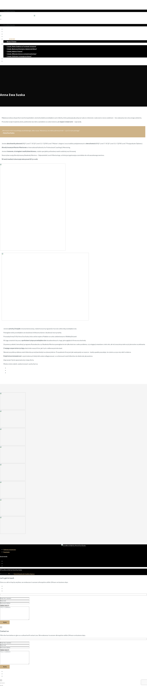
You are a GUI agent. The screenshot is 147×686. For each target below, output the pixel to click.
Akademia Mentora (9, 34)
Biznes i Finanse (11, 41)
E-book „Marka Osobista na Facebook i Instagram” (21, 46)
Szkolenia (9, 39)
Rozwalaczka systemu (9, 31)
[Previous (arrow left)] (0, 685)
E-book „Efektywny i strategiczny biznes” (19, 56)
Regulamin (6, 552)
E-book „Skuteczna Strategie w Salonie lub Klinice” (22, 49)
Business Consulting (9, 36)
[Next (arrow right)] (2, 685)
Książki (5, 44)
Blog (4, 59)
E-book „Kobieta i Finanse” (15, 51)
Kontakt (5, 61)
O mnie (5, 29)
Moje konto (7, 3)
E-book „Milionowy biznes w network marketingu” (21, 54)
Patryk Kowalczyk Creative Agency (24, 574)
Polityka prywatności (9, 549)
